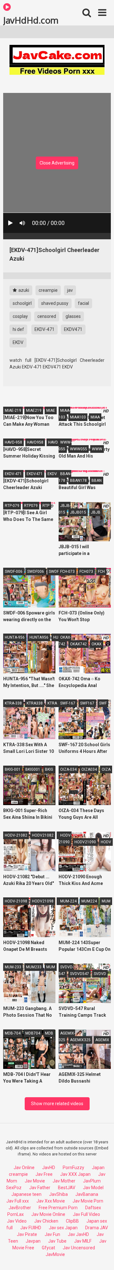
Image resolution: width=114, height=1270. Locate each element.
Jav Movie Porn (88, 1200)
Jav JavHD (78, 1234)
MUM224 (89, 901)
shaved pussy (54, 303)
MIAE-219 (13, 410)
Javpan (33, 1241)
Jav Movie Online (48, 1214)
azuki (23, 290)
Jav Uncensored (79, 1247)
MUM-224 (68, 901)
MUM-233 (13, 967)
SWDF (54, 571)
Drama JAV (96, 1227)
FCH (101, 571)
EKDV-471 (44, 329)
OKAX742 (78, 644)
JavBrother (20, 1207)
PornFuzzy (73, 1167)
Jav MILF (83, 1241)
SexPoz (14, 1187)
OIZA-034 (68, 769)
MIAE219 (33, 410)
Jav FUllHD (30, 1227)
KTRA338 (35, 703)
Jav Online (24, 1167)
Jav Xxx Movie (50, 1200)
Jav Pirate (27, 1234)
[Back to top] (102, 1257)
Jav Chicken (46, 1221)
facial (83, 303)
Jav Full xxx (17, 1200)
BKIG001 (32, 769)
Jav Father (39, 1187)
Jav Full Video (86, 1214)
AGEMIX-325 (67, 1036)
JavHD (48, 1167)
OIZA (106, 769)
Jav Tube (57, 1241)
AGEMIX (102, 1040)
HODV (106, 842)
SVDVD (100, 974)
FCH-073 (67, 571)
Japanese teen (26, 1194)
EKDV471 (73, 329)
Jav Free (44, 1174)
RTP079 (31, 505)
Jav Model (93, 1187)
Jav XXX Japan (75, 1174)
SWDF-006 (13, 571)
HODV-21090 (65, 838)
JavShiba (58, 1194)
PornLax (15, 1214)
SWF (103, 703)
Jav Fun (52, 1234)
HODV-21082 (16, 835)
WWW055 (78, 449)
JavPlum (92, 1180)
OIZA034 (89, 769)
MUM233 (33, 967)
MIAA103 (78, 417)
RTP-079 (12, 505)
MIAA (95, 417)
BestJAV (66, 1187)
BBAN (97, 480)
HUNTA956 (38, 637)
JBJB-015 (65, 509)
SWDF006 (35, 571)
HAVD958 (35, 442)
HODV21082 (43, 835)
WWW (97, 449)
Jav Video (17, 1221)
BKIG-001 (13, 769)
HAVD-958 (13, 442)
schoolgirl (22, 303)
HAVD (53, 442)
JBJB (95, 512)
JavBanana (86, 1194)
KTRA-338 (13, 703)
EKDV (18, 342)
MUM (106, 901)
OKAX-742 (65, 640)
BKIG (49, 769)
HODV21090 (85, 842)
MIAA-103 (64, 413)
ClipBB (72, 1221)
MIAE (50, 410)
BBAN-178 (65, 477)
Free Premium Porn (58, 1207)
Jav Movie (35, 1180)
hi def (18, 329)
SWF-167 (67, 703)
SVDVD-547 (66, 970)
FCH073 (86, 571)
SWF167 (87, 703)
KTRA (52, 703)
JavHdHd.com (31, 19)
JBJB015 (78, 512)
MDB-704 (13, 1033)
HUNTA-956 (15, 637)
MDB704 (32, 1033)
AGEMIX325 (80, 1040)
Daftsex (93, 1207)
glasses (73, 316)
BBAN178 (78, 480)
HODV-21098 (16, 901)
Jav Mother (64, 1180)
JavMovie (55, 1254)
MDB (49, 1033)
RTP (45, 505)
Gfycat (48, 1247)
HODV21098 (43, 901)
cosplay (20, 316)
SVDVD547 (79, 974)
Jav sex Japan (63, 1227)
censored (46, 316)
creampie (48, 290)
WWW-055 (65, 445)
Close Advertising (57, 162)
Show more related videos (57, 1103)
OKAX (97, 644)
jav (70, 290)
